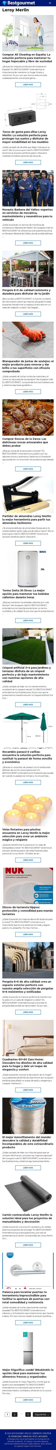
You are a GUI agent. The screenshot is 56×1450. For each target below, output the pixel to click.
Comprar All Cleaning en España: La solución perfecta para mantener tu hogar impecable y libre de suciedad (27, 58)
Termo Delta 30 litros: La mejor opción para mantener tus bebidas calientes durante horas (25, 594)
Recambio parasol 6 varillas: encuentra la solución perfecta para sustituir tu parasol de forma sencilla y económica (27, 757)
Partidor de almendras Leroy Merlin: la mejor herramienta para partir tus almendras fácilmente (26, 519)
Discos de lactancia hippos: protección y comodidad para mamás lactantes (27, 911)
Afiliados (43, 1436)
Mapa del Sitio (30, 1436)
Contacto (37, 1433)
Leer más (28, 84)
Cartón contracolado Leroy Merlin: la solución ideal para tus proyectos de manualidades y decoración (27, 1218)
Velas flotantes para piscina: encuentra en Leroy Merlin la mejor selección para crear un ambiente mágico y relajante (26, 834)
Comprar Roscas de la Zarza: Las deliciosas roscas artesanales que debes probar (25, 442)
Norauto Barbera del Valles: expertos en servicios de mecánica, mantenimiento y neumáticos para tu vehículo (27, 214)
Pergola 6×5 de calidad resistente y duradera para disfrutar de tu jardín (26, 292)
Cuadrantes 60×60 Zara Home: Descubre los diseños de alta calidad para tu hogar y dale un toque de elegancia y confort (27, 1064)
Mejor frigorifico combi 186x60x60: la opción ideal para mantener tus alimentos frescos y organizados (27, 1373)
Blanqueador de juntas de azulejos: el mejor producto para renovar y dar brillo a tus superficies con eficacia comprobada (28, 366)
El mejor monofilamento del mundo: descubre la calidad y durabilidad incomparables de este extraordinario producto (27, 1142)
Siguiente (42, 1414)
